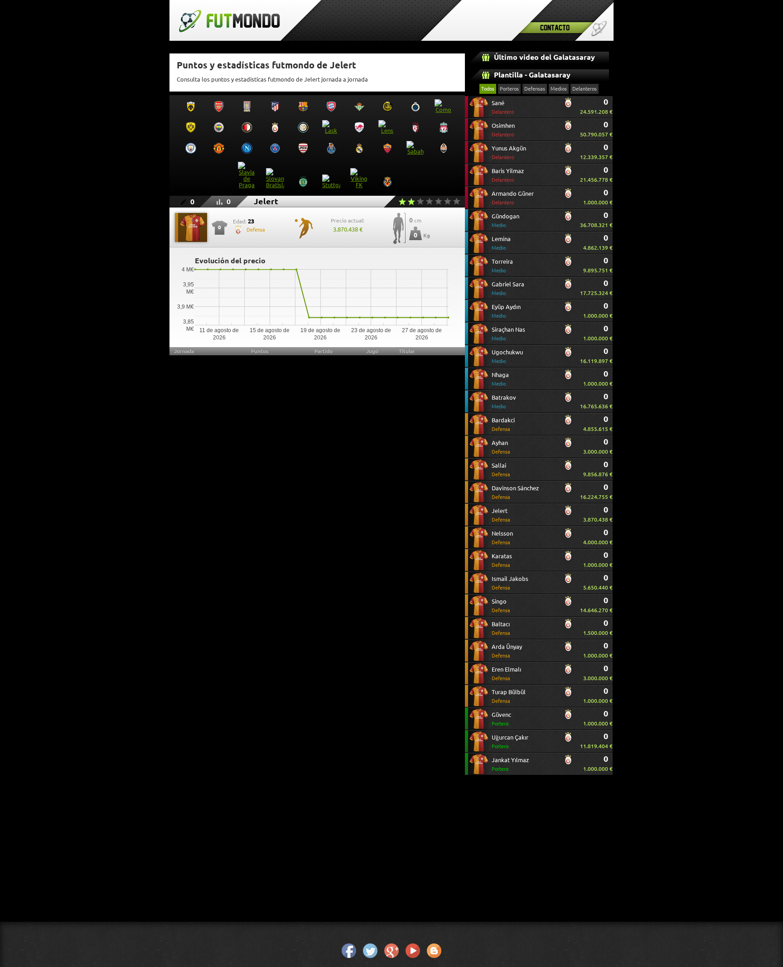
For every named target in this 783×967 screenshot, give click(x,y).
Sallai (501, 469)
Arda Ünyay (507, 650)
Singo (501, 605)
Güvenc (501, 718)
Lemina (501, 243)
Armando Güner (513, 197)
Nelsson (502, 537)
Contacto (555, 27)
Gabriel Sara (508, 288)
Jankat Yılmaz (510, 764)
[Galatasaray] (568, 106)
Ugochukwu (507, 356)
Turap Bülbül (509, 696)
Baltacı (501, 628)
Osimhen (503, 129)
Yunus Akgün (509, 152)
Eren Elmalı (506, 673)
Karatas (502, 560)
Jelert (501, 515)
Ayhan (501, 447)
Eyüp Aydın (506, 311)
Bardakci (503, 424)
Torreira (502, 265)
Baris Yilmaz (508, 175)
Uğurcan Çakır (510, 741)
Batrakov (504, 401)
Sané (503, 107)
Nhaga (500, 379)
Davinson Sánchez (515, 492)
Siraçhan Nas (508, 333)
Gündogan (505, 220)
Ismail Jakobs (510, 582)
